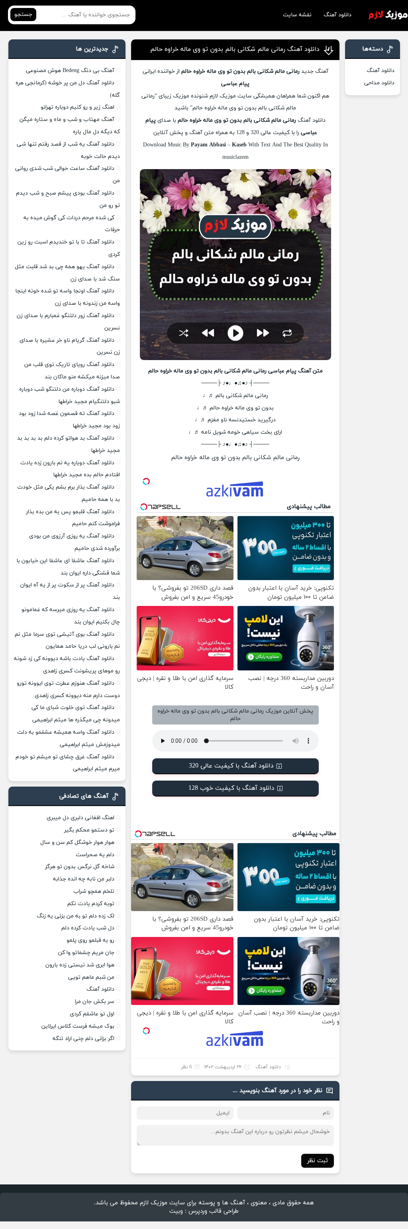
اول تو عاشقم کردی (92, 1014)
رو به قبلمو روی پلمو (90, 940)
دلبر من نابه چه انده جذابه (83, 879)
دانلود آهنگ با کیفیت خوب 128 (231, 788)
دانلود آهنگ (337, 15)
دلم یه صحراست (95, 855)
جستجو (23, 14)
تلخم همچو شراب (93, 891)
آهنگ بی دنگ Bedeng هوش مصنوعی (70, 70)
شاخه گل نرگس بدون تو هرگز (79, 867)
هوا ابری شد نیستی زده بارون (79, 965)
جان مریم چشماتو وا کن (86, 952)
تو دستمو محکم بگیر (89, 830)
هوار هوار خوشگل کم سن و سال (77, 842)
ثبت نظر (317, 1161)
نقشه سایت (297, 15)
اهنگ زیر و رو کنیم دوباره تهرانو (77, 107)
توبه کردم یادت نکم (90, 904)
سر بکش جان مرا (94, 1001)
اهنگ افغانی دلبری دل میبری (80, 818)
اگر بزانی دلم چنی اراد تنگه (83, 1038)
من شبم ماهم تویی (91, 977)
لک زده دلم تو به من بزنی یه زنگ (75, 916)
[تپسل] (146, 481)
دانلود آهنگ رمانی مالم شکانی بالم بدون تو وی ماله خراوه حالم (235, 49)
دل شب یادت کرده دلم (87, 928)
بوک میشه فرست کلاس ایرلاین (77, 1026)
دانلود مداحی (379, 83)
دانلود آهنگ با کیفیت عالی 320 (231, 766)
